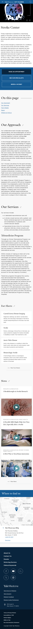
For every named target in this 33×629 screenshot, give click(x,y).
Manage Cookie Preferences (11, 600)
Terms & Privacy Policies (10, 612)
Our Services (5, 105)
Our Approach (5, 103)
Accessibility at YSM (9, 615)
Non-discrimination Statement (11, 622)
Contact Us (7, 556)
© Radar (23, 524)
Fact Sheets (5, 108)
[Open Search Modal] (30, 2)
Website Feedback (9, 596)
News (3, 110)
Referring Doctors (10, 562)
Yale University (7, 593)
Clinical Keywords (10, 565)
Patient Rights (7, 617)
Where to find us (6, 112)
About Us (7, 553)
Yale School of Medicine (10, 590)
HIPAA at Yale (7, 620)
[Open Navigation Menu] (2, 2)
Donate (6, 559)
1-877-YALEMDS (19, 2)
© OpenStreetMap (29, 524)
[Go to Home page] (9, 2)
